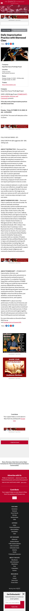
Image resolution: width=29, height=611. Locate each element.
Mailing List (14, 539)
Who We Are (14, 559)
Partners (14, 570)
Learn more (23, 482)
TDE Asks (14, 515)
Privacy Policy (14, 582)
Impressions (14, 508)
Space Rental (14, 531)
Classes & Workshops (14, 527)
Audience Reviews (14, 541)
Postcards (14, 511)
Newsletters (15, 568)
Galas (14, 533)
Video (14, 519)
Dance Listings (6, 30)
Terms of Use (14, 580)
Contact (14, 578)
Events (14, 525)
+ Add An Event (14, 442)
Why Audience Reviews (15, 543)
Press (14, 566)
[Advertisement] (14, 396)
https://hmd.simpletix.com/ (9, 84)
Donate (14, 497)
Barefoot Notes (14, 517)
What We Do (14, 564)
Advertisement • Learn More (14, 20)
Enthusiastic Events (14, 547)
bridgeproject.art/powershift (12, 322)
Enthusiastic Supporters (15, 554)
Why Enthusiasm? (14, 562)
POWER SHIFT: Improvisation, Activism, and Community (14, 96)
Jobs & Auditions (14, 529)
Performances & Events (19, 30)
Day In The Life (14, 513)
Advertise (14, 549)
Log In (14, 576)
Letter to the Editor (14, 545)
